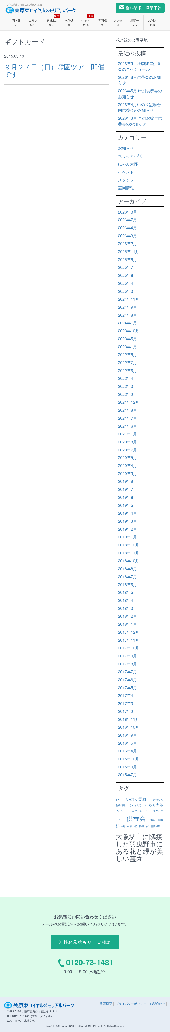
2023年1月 (127, 346)
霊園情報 (126, 187)
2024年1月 (127, 322)
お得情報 (121, 805)
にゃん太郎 (128, 164)
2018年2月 (127, 616)
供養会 (136, 817)
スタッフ (126, 180)
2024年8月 (127, 315)
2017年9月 (127, 656)
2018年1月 (127, 624)
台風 (152, 819)
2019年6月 (127, 497)
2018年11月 (128, 553)
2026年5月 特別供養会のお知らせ (140, 93)
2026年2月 (127, 243)
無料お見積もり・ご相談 (85, 942)
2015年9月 (127, 767)
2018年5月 (127, 592)
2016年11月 (128, 719)
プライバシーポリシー (131, 1004)
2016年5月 (127, 743)
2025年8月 (127, 259)
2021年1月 (127, 434)
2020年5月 (127, 457)
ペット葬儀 (87, 21)
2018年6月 (127, 584)
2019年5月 (127, 505)
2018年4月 (127, 600)
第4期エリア (53, 21)
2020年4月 (127, 465)
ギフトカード (139, 811)
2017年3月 (127, 703)
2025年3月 (127, 291)
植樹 (141, 826)
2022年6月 (127, 370)
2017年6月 (127, 679)
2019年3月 (127, 521)
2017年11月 (128, 640)
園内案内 (16, 22)
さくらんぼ (135, 805)
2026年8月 (127, 212)
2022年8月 (127, 354)
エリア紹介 (33, 22)
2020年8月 (127, 442)
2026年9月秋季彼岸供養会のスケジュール (139, 66)
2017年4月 (127, 695)
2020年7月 (127, 449)
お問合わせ (152, 22)
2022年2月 (127, 394)
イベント (126, 172)
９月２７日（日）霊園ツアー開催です (54, 70)
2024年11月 (128, 299)
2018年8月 (127, 568)
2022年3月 (127, 386)
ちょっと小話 (130, 156)
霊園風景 (155, 826)
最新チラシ (134, 22)
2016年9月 (127, 735)
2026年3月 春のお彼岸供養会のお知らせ (140, 121)
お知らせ (126, 148)
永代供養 (69, 22)
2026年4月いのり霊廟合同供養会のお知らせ (139, 107)
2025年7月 (127, 267)
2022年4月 (127, 378)
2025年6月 (127, 275)
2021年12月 (128, 402)
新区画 (120, 826)
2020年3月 (127, 473)
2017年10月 (128, 648)
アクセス (118, 22)
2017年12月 (128, 632)
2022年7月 (127, 362)
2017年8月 (127, 664)
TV (117, 799)
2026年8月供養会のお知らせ (139, 80)
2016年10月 (128, 727)
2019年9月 (127, 481)
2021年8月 (127, 410)
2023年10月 (128, 330)
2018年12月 (128, 545)
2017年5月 (127, 687)
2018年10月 (128, 560)
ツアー (119, 819)
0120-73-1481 (89, 962)
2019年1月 (127, 537)
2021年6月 (127, 426)
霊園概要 (102, 22)
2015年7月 (127, 774)
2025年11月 (128, 251)
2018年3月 (127, 608)
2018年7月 (127, 576)
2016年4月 (127, 751)
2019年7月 (127, 489)
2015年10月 (128, 759)
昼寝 (129, 826)
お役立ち (158, 799)
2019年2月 (127, 529)
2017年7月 (127, 671)
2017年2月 (127, 711)
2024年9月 (127, 307)
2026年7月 (127, 219)
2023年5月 (127, 338)
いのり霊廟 (136, 799)
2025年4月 (127, 283)
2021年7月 (127, 418)
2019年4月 (127, 513)
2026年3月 (127, 235)
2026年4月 (127, 227)
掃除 (160, 819)
